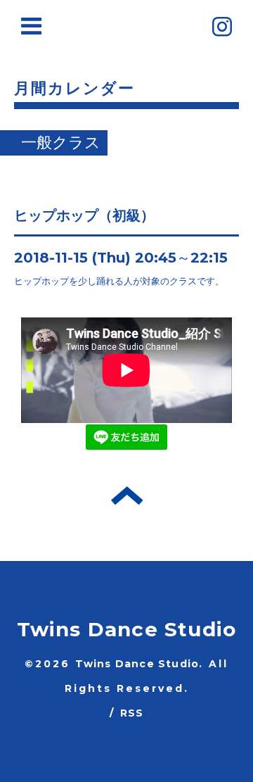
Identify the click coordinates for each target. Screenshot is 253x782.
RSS (132, 713)
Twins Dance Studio (127, 629)
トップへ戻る (127, 495)
